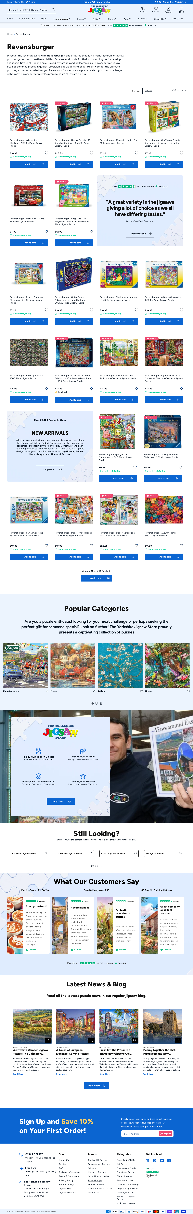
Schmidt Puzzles (96, 1184)
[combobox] (31, 10)
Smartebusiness (49, 1212)
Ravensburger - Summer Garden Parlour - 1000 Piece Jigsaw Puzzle (118, 377)
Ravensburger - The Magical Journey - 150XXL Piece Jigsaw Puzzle (118, 298)
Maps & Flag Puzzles (127, 1188)
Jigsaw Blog (65, 1188)
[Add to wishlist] (46, 153)
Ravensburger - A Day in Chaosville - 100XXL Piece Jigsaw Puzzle (163, 298)
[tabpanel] (25, 669)
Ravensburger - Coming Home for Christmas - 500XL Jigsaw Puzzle (161, 456)
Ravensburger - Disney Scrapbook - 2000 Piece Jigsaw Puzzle (118, 534)
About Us (64, 1160)
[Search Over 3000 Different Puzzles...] (53, 9)
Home (10, 34)
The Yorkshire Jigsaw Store (24, 1212)
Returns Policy (66, 1184)
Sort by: (136, 91)
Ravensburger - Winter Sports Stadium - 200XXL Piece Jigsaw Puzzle (26, 143)
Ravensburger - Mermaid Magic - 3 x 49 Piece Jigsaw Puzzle (118, 141)
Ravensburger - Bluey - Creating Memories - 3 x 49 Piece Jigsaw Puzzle (26, 300)
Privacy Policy (66, 1180)
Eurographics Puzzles (99, 1164)
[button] (61, 18)
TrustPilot (93, 784)
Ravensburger (95, 1180)
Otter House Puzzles (98, 1176)
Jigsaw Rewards (67, 1192)
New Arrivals (94, 1192)
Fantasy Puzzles (125, 1180)
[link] (140, 233)
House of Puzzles (97, 1172)
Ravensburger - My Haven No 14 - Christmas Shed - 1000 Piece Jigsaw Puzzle (164, 378)
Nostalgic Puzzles (126, 1192)
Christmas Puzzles (126, 1172)
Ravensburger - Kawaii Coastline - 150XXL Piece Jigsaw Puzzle (27, 534)
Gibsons (92, 1168)
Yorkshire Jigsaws (126, 1203)
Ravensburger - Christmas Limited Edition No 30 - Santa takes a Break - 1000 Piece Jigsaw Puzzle (73, 378)
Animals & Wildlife (126, 1160)
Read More (18, 1074)
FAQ (61, 1168)
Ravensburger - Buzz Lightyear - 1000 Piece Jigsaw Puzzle (26, 377)
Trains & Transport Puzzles (126, 1197)
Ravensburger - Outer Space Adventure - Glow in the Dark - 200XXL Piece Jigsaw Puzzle (70, 300)
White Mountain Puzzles (100, 1188)
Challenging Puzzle (126, 1168)
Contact (63, 1164)
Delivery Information (69, 1172)
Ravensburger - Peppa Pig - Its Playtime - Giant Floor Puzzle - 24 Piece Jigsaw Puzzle (72, 221)
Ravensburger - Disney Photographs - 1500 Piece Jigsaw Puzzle (73, 534)
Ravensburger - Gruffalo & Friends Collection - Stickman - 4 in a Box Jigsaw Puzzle (162, 143)
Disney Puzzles (124, 1176)
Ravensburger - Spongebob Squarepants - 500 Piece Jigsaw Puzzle (115, 457)
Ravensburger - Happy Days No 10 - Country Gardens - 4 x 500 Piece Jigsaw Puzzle (73, 143)
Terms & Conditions (69, 1176)
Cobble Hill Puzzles (97, 1160)
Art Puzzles (122, 1164)
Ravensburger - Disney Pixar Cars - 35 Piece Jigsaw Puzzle (27, 220)
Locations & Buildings (128, 1184)
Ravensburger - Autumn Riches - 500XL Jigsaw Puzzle (161, 534)
